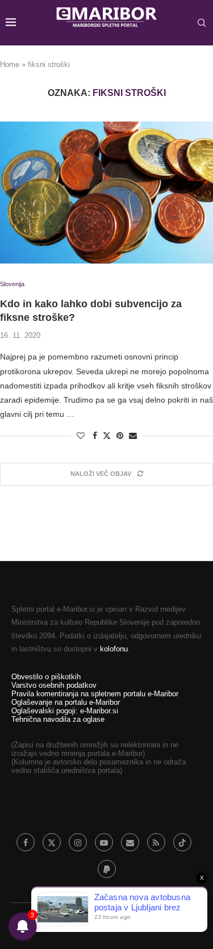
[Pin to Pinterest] (119, 435)
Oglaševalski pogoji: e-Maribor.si (64, 710)
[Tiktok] (182, 842)
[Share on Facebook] (95, 435)
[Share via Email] (133, 435)
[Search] (201, 23)
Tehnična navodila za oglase (58, 719)
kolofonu (114, 649)
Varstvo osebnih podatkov (54, 685)
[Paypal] (107, 869)
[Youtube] (104, 842)
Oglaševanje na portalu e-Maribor (65, 702)
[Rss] (156, 842)
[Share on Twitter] (107, 435)
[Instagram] (78, 842)
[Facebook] (25, 842)
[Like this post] (81, 435)
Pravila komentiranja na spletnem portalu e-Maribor (94, 693)
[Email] (130, 842)
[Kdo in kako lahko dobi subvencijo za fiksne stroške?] (106, 193)
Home (9, 64)
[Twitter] (52, 842)
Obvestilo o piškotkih (46, 676)
